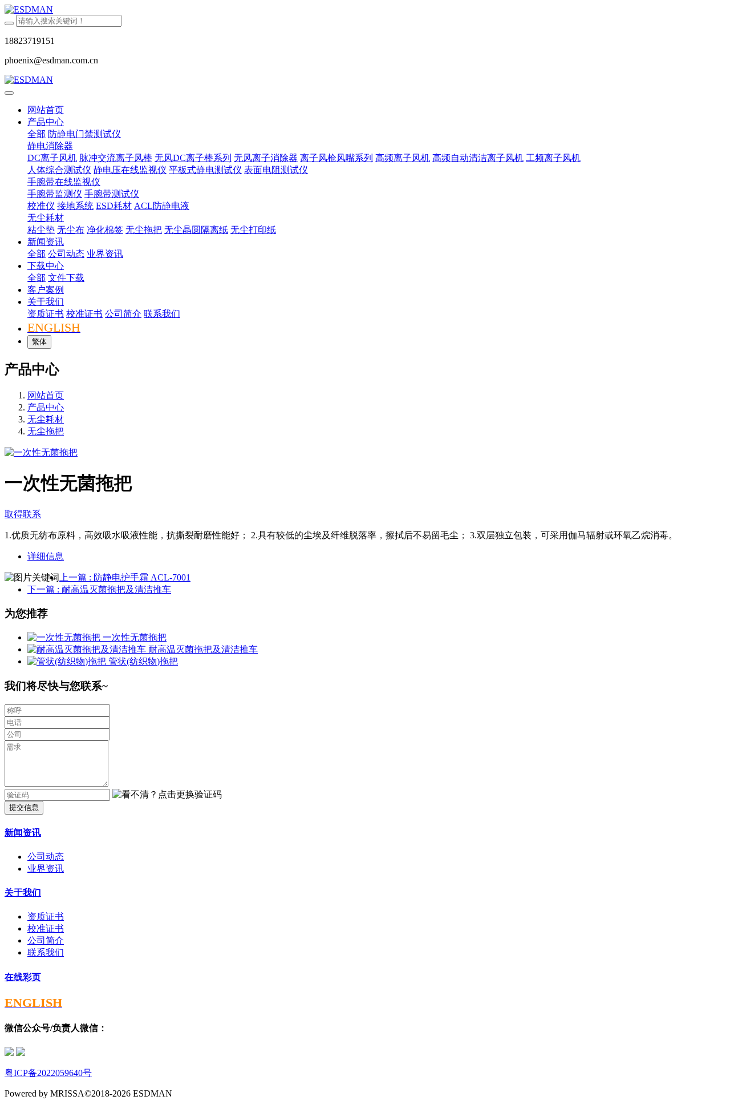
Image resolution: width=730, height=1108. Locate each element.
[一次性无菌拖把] (65, 637)
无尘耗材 (45, 419)
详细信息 (45, 556)
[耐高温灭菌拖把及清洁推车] (87, 649)
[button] (167, 795)
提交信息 (24, 807)
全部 (36, 134)
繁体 (39, 341)
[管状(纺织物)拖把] (67, 661)
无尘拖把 (45, 431)
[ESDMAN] (365, 10)
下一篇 (99, 589)
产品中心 (45, 407)
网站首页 (45, 110)
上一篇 (124, 577)
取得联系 (23, 514)
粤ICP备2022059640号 (48, 1073)
